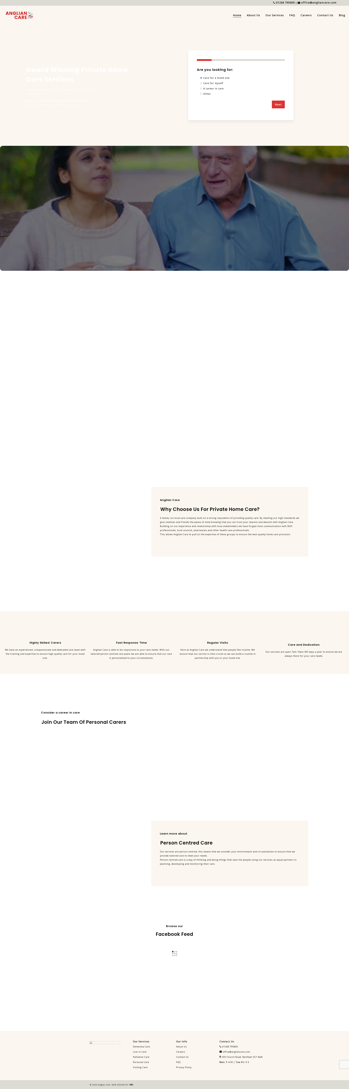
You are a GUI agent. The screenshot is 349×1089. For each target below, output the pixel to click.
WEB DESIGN (118, 1084)
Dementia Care (141, 1046)
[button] (36, 115)
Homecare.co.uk (198, 197)
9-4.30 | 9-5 (234, 1062)
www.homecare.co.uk (192, 191)
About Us (181, 1046)
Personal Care (141, 1062)
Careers (180, 1051)
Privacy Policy (184, 1067)
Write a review (209, 228)
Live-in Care (140, 1051)
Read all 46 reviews (222, 228)
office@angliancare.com (318, 2)
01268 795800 (285, 2)
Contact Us (182, 1056)
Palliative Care (141, 1056)
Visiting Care (140, 1067)
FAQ (178, 1062)
